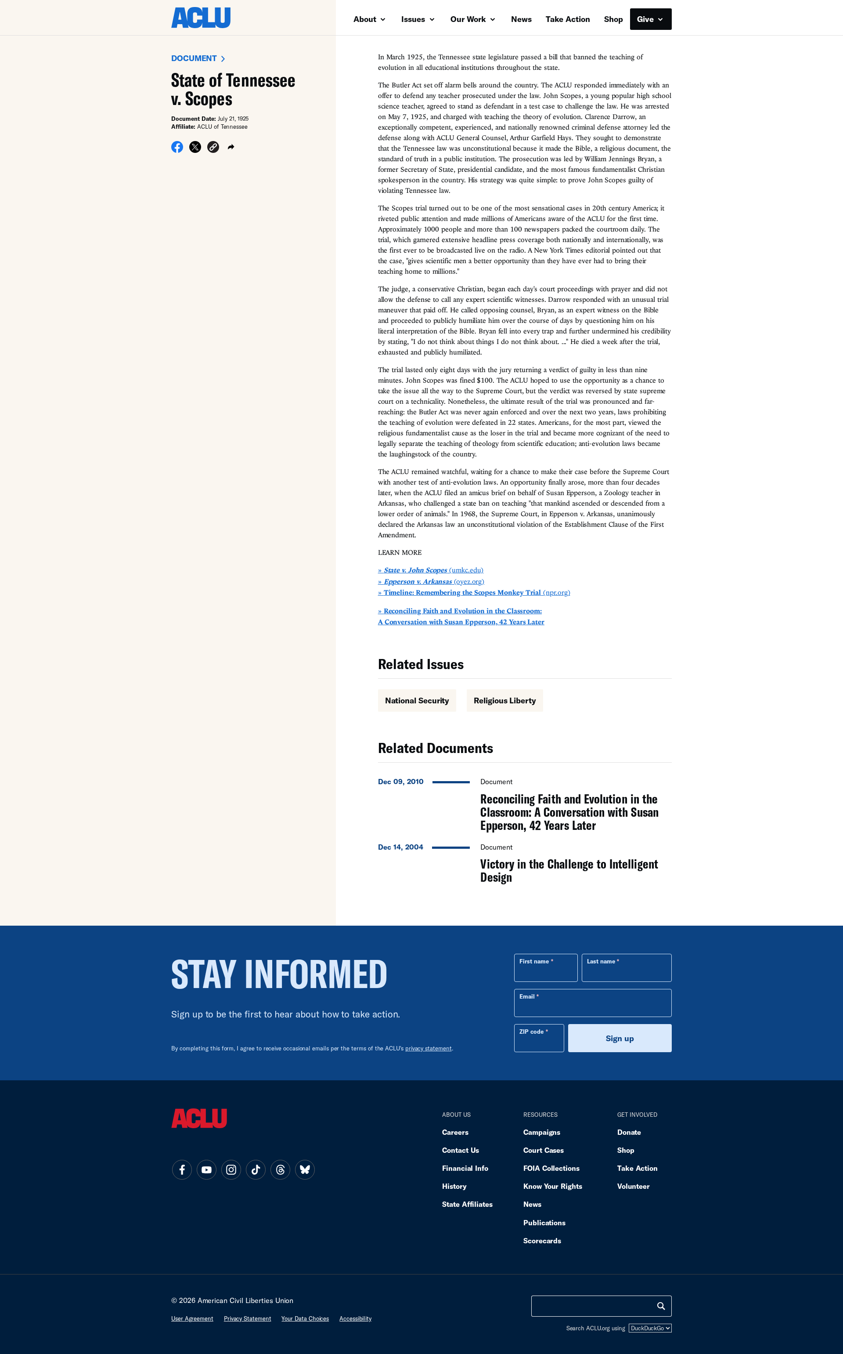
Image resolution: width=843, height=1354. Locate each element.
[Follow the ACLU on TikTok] (255, 1169)
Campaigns (541, 1132)
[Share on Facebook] (177, 150)
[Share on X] (195, 150)
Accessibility (355, 1318)
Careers (455, 1132)
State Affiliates (467, 1204)
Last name (601, 961)
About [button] (365, 19)
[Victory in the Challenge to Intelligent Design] (525, 861)
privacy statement (428, 1048)
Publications (544, 1222)
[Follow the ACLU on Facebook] (181, 1169)
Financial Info (465, 1168)
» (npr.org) (474, 592)
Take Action (568, 19)
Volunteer (633, 1186)
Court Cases (543, 1150)
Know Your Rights (552, 1186)
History (454, 1186)
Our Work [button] (469, 19)
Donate (629, 1132)
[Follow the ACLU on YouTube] (206, 1169)
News (521, 19)
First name (534, 961)
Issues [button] (414, 19)
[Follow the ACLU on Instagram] (230, 1169)
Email (527, 996)
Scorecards (542, 1240)
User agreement (192, 1318)
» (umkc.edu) (431, 569)
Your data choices (305, 1318)
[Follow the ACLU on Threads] (280, 1169)
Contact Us (460, 1150)
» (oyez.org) (431, 581)
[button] (213, 148)
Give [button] (646, 19)
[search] (661, 1306)
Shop (613, 19)
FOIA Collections (551, 1168)
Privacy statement (247, 1318)
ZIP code (531, 1031)
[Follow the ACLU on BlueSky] (304, 1169)
